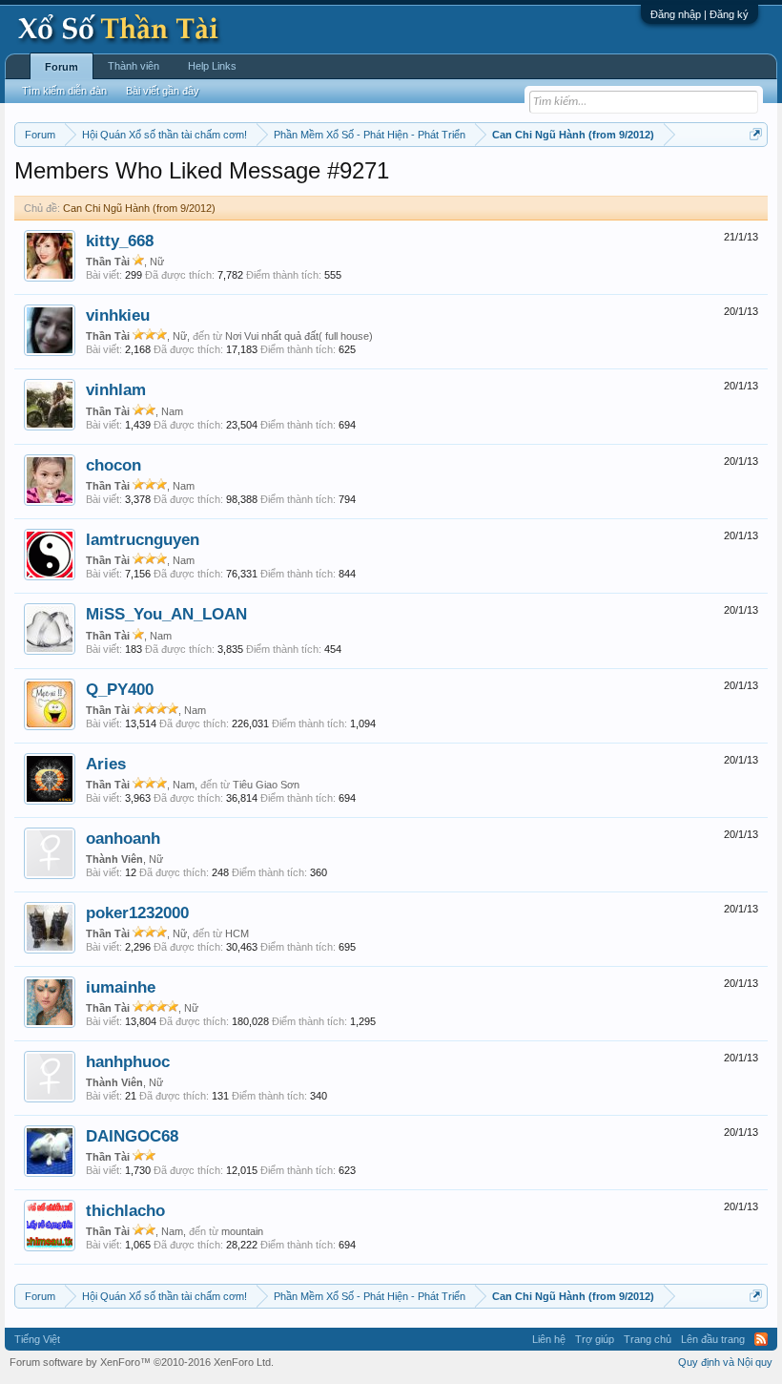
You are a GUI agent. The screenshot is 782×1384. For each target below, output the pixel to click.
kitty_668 (120, 240)
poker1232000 (137, 912)
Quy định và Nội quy (725, 1362)
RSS (761, 1339)
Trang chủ (647, 1339)
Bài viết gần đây (162, 90)
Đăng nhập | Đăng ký (699, 14)
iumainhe (120, 986)
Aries (106, 763)
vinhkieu (118, 315)
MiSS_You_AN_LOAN (166, 613)
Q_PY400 (120, 689)
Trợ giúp (594, 1339)
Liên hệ (549, 1339)
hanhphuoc (128, 1061)
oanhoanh (123, 838)
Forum (61, 67)
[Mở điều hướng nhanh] (756, 134)
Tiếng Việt (37, 1339)
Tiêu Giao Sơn (266, 784)
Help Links (212, 66)
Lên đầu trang (713, 1339)
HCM (237, 933)
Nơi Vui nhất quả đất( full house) (299, 336)
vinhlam (116, 389)
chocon (113, 464)
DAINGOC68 (132, 1135)
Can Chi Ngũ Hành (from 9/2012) (139, 208)
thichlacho (125, 1210)
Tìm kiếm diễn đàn (64, 90)
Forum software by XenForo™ (142, 1362)
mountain (242, 1231)
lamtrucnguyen (142, 539)
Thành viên (133, 66)
